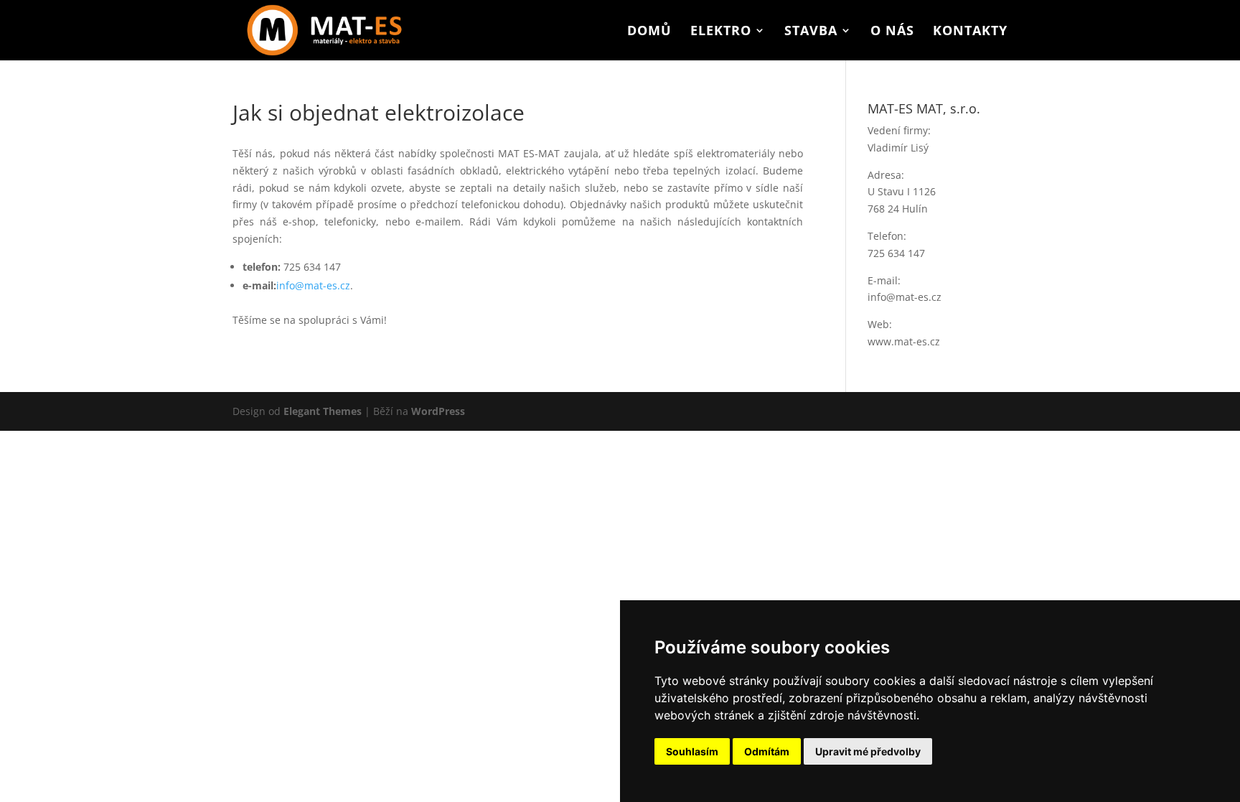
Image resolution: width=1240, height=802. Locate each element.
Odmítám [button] (766, 751)
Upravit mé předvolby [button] (868, 751)
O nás (892, 32)
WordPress (438, 411)
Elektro (720, 32)
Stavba (810, 32)
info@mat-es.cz (313, 285)
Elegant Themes (322, 411)
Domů (649, 32)
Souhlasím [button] (692, 751)
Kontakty (970, 32)
